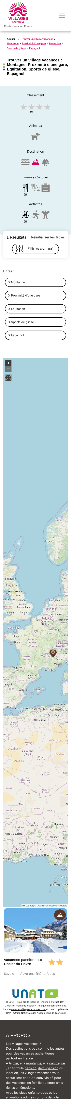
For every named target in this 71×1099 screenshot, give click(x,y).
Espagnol (34, 48)
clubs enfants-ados (33, 1092)
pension (30, 1068)
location (12, 1073)
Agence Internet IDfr (52, 1001)
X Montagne (16, 282)
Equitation (55, 43)
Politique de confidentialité (51, 1005)
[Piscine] (25, 215)
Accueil (11, 38)
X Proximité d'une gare (24, 295)
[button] (53, 653)
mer (15, 1063)
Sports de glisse (16, 48)
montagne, (34, 1063)
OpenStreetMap (45, 905)
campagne (57, 1063)
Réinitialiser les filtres (48, 237)
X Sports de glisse (21, 322)
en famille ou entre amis (45, 1083)
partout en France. (20, 1058)
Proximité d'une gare (34, 43)
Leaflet (29, 905)
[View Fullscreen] (8, 378)
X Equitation (16, 309)
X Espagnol (16, 335)
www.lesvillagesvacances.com (28, 1009)
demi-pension (48, 1068)
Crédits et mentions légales (20, 1005)
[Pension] (25, 188)
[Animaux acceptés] (35, 138)
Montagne (13, 43)
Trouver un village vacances (37, 38)
